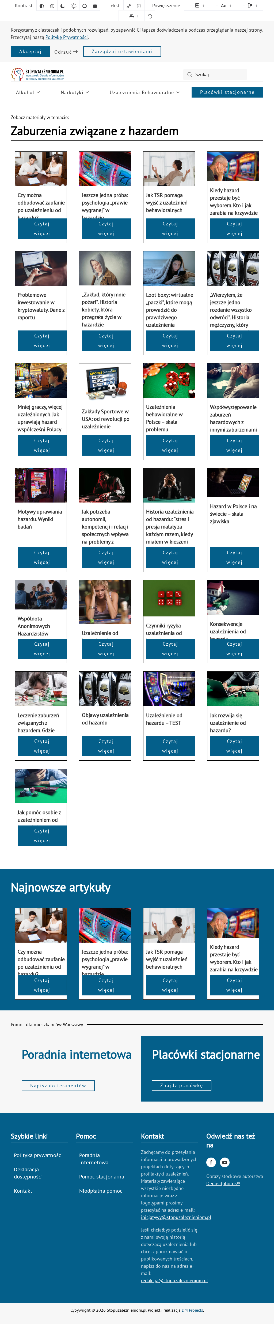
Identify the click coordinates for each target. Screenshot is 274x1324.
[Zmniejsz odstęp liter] (125, 15)
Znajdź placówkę (181, 1085)
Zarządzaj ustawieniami (122, 51)
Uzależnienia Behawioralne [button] (142, 92)
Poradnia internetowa (93, 1159)
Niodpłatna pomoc (101, 1191)
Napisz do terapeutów (58, 1086)
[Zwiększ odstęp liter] (138, 15)
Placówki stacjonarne (227, 92)
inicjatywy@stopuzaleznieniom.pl (176, 1217)
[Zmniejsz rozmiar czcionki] (217, 5)
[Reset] (149, 15)
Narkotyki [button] (72, 92)
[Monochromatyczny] (52, 5)
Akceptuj (30, 51)
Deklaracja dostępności (28, 1173)
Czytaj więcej (42, 228)
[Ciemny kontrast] (62, 5)
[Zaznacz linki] (128, 5)
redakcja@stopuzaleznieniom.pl (174, 1280)
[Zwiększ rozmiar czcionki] (230, 5)
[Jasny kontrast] (73, 5)
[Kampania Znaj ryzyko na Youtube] (225, 1162)
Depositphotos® (223, 1183)
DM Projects (192, 1310)
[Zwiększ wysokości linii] (256, 5)
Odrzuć (63, 52)
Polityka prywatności (38, 1155)
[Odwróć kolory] (41, 5)
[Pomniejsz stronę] (191, 5)
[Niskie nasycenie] (84, 5)
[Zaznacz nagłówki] (139, 5)
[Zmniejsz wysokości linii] (244, 5)
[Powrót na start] (37, 74)
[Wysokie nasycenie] (95, 5)
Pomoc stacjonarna (101, 1177)
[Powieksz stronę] (203, 5)
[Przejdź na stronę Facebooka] (211, 1162)
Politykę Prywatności (66, 37)
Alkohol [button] (25, 92)
